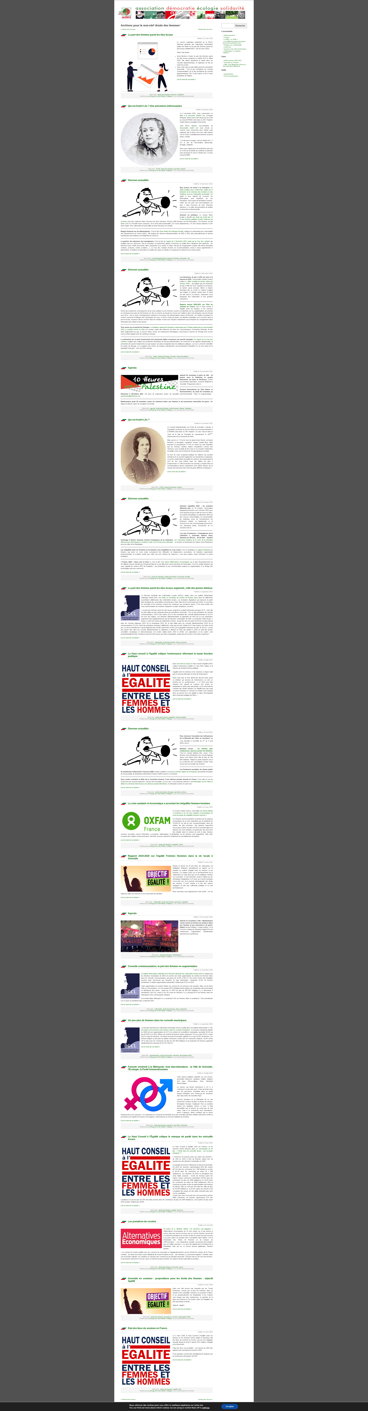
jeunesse (184, 642)
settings (205, 1408)
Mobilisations (177, 955)
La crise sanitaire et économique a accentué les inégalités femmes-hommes (169, 803)
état (180, 1389)
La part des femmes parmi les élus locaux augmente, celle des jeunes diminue (170, 588)
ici (200, 384)
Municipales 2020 (186, 1055)
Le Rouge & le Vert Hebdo (157, 96)
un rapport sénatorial (202, 550)
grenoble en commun (171, 1317)
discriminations (154, 1055)
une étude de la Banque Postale (172, 231)
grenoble (177, 169)
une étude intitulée (206, 811)
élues (178, 642)
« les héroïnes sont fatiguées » (201, 1229)
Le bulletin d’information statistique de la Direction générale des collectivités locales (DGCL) (172, 974)
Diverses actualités (138, 180)
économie (181, 576)
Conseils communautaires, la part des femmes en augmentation (162, 966)
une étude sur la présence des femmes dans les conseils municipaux (165, 1030)
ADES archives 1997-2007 (233, 60)
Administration (228, 74)
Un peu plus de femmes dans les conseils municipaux (157, 1020)
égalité (174, 1210)
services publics (181, 717)
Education (183, 258)
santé (181, 844)
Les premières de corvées (142, 1221)
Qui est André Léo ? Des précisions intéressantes (155, 106)
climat (155, 356)
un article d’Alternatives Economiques (175, 562)
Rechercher (240, 26)
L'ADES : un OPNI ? (231, 39)
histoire (183, 169)
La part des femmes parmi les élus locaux (150, 35)
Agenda (132, 368)
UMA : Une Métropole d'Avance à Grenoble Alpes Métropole (234, 65)
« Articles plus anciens (128, 29)
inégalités (180, 94)
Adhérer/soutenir (229, 35)
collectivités (158, 642)
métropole (183, 1009)
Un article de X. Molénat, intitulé (176, 1229)
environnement (174, 408)
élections (174, 94)
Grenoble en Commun (231, 62)
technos (183, 792)
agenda (152, 408)
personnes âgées (182, 356)
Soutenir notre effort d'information (235, 49)
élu (189, 258)
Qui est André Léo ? (139, 419)
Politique (169, 96)
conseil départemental (159, 258)
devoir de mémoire (158, 576)
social (181, 1267)
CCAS (158, 169)
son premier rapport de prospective (185, 772)
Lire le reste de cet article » (186, 79)
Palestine (188, 408)
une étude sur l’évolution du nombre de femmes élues (178, 597)
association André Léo (189, 128)
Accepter (230, 1406)
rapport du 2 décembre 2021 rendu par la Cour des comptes (188, 241)
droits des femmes (164, 94)
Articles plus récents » (205, 29)
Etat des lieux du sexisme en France (147, 1328)
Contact (226, 37)
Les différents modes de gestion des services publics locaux (234, 42)
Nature (182, 408)
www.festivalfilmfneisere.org (130, 396)
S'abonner (227, 47)
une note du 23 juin (183, 663)
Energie (173, 356)
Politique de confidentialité (233, 45)
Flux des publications (231, 76)
